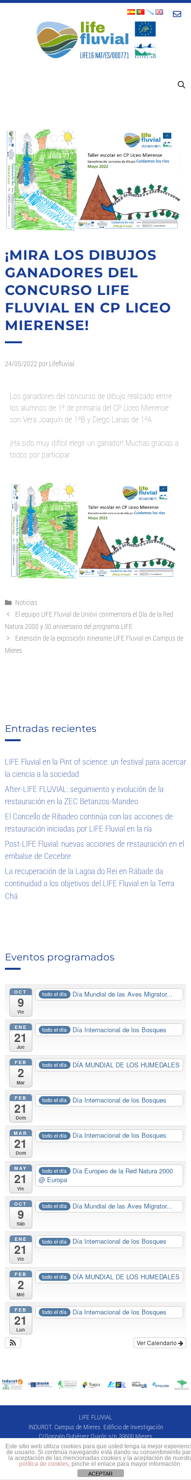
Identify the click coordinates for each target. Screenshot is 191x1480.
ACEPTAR (100, 1474)
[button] (13, 1343)
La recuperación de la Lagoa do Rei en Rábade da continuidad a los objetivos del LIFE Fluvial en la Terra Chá (89, 883)
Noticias (26, 602)
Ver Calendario (157, 1342)
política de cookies (44, 1463)
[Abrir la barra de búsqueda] (181, 85)
